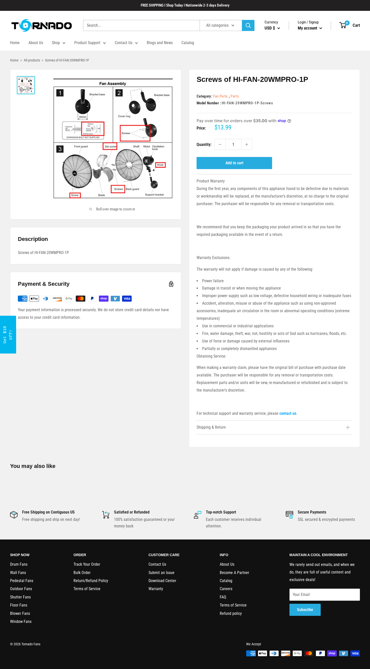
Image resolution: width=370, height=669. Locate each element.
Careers (226, 588)
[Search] (248, 25)
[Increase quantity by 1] (246, 144)
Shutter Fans (20, 597)
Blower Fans (20, 613)
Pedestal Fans (21, 580)
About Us (35, 42)
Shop (56, 42)
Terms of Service (86, 588)
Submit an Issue (161, 572)
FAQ (223, 597)
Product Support (87, 42)
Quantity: (204, 144)
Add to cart (234, 163)
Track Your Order (86, 564)
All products (32, 60)
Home (15, 42)
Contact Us (123, 42)
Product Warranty (211, 181)
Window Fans (20, 621)
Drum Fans (18, 564)
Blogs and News (160, 42)
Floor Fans (18, 605)
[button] (8, 335)
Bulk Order (82, 572)
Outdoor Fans (21, 588)
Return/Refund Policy (90, 580)
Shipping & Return (211, 427)
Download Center (162, 580)
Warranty (156, 588)
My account (308, 27)
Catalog (187, 42)
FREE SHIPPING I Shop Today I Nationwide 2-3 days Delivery (185, 5)
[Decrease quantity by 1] (220, 144)
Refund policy (231, 613)
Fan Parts (220, 96)
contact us (287, 413)
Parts (235, 96)
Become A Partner (234, 572)
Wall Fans (18, 572)
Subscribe (305, 609)
